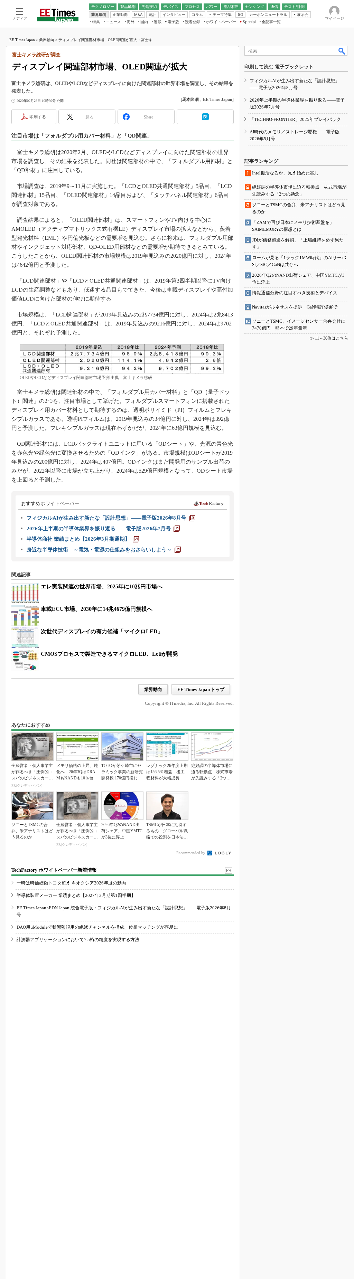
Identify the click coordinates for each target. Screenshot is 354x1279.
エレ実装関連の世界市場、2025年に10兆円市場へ (101, 586)
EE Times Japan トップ (200, 689)
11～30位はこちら (331, 338)
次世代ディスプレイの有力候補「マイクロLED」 (102, 631)
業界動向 (46, 40)
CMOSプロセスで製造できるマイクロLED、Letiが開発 (109, 654)
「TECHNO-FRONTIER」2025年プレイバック (295, 119)
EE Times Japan (22, 40)
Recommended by (191, 853)
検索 (342, 51)
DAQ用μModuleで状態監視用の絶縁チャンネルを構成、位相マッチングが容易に (97, 927)
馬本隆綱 (190, 99)
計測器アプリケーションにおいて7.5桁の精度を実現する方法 (78, 939)
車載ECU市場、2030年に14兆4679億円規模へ (96, 609)
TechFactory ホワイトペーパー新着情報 (54, 870)
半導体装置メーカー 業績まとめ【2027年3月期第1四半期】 (76, 895)
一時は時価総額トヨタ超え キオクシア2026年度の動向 (71, 882)
